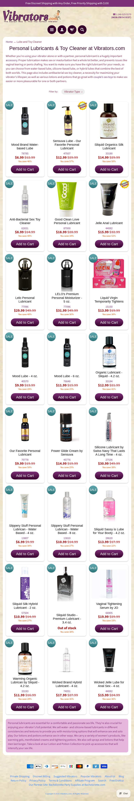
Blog (121, 776)
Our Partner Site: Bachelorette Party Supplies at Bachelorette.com (67, 785)
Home (9, 42)
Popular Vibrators (91, 776)
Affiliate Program (85, 781)
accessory (11, 60)
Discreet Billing (41, 776)
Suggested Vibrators (65, 776)
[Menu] (51, 29)
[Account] (62, 29)
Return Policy (18, 781)
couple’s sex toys (103, 77)
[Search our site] (82, 29)
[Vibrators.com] (35, 16)
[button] (73, 91)
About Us (110, 776)
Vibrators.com (66, 793)
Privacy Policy (37, 781)
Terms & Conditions (60, 781)
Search (102, 781)
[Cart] (72, 29)
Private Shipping (19, 776)
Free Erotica (117, 781)
